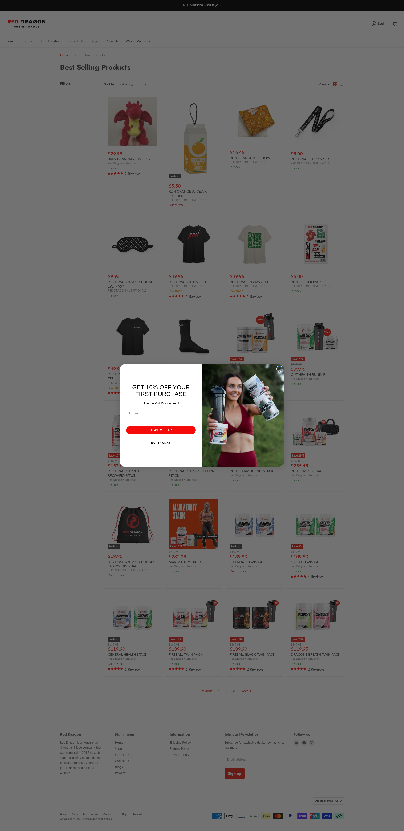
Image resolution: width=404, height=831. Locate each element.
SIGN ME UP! (161, 430)
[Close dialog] (279, 368)
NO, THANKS (161, 442)
